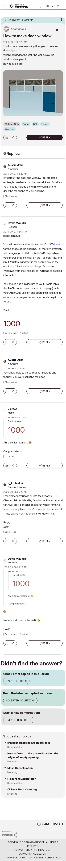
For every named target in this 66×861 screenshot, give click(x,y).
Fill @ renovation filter (21, 778)
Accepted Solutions (20, 700)
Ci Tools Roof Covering (22, 789)
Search (39, 6)
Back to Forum (16, 681)
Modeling (12, 761)
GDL (35, 124)
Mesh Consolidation (20, 768)
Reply (46, 137)
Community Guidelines (32, 853)
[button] (7, 137)
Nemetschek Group (49, 857)
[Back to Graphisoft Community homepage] (19, 5)
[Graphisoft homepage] (50, 824)
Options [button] (61, 19)
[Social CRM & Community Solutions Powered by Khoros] (9, 834)
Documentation (15, 747)
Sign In (59, 6)
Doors (26, 124)
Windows (9, 129)
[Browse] (5, 6)
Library (45, 124)
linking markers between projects (28, 742)
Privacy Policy (23, 850)
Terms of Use (42, 850)
